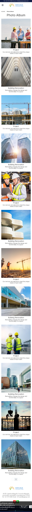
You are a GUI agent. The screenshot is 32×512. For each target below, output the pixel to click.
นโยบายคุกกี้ (4, 509)
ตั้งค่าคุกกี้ (23, 507)
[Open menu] (2, 5)
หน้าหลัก (3, 11)
